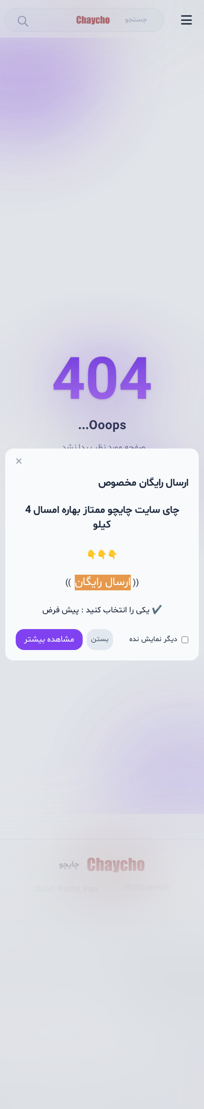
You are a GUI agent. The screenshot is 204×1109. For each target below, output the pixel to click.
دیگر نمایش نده (153, 639)
